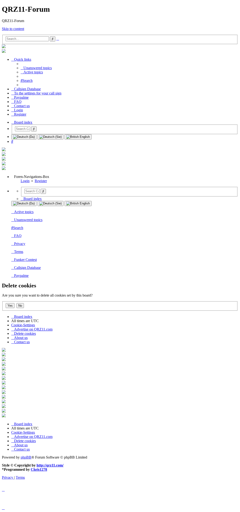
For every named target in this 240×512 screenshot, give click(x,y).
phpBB (26, 457)
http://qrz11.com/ (50, 465)
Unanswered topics (28, 220)
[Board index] (4, 47)
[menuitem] (36, 68)
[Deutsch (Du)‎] (24, 136)
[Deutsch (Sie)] (51, 136)
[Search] (34, 129)
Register (41, 181)
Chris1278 (39, 469)
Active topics (24, 212)
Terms (18, 252)
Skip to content (13, 29)
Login (25, 181)
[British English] (78, 136)
